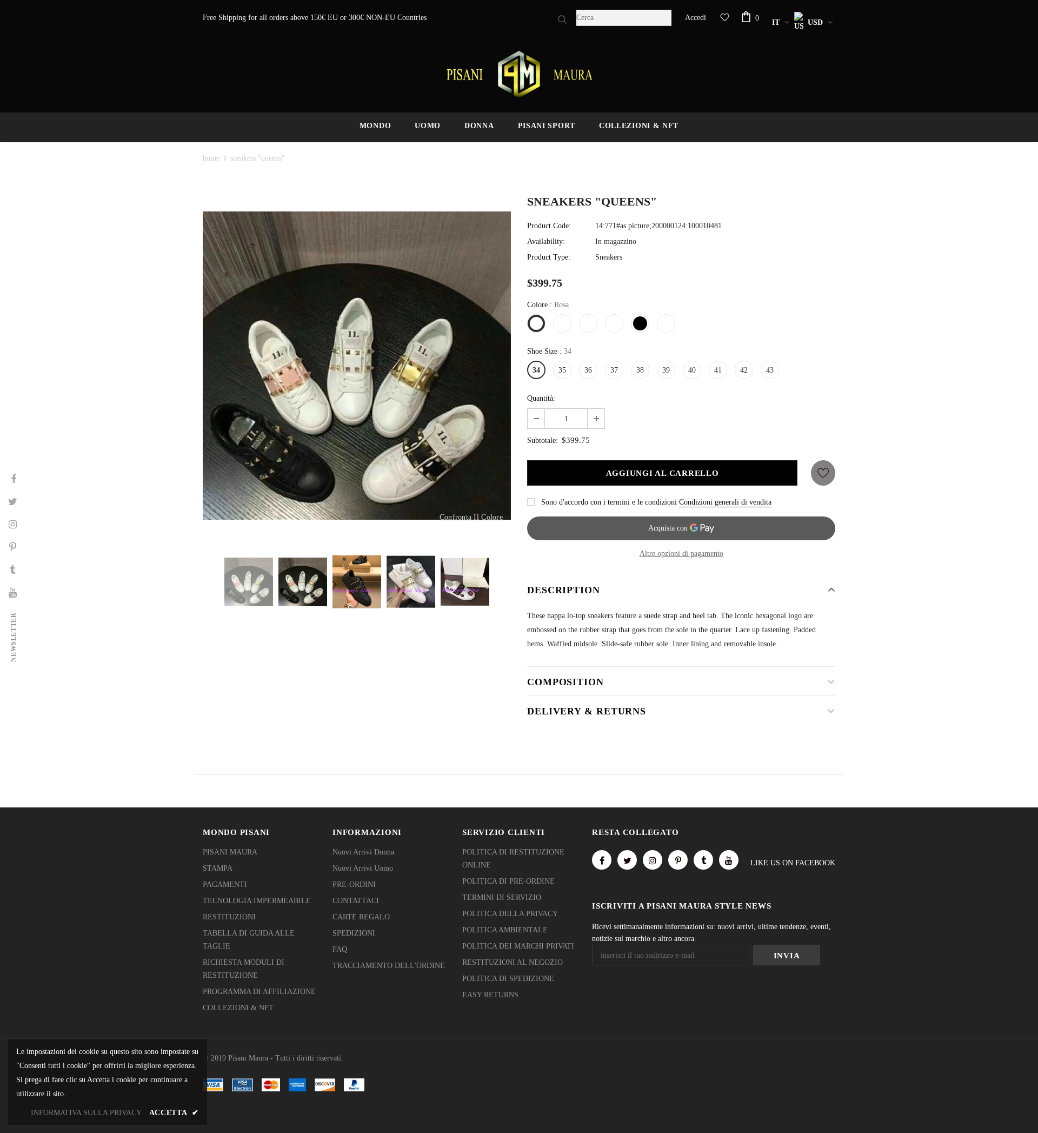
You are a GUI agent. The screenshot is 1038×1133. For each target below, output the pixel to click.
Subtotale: (542, 440)
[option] (357, 365)
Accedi (695, 18)
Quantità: (541, 398)
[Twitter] (627, 860)
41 (718, 370)
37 (614, 370)
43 (770, 370)
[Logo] (519, 74)
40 (692, 370)
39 (666, 370)
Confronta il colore (471, 517)
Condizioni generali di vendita (725, 502)
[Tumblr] (703, 860)
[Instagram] (652, 860)
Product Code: (549, 226)
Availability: (546, 241)
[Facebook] (601, 860)
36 (588, 370)
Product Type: (548, 257)
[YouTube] (728, 860)
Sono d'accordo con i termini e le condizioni (609, 502)
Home (211, 158)
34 (536, 370)
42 (744, 370)
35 (562, 370)
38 (640, 370)
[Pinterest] (678, 860)
